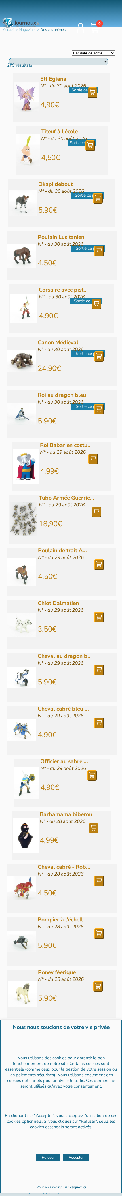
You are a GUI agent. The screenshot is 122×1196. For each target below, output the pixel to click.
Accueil (9, 29)
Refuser (48, 1157)
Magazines (27, 29)
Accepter (76, 1157)
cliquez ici (78, 1187)
